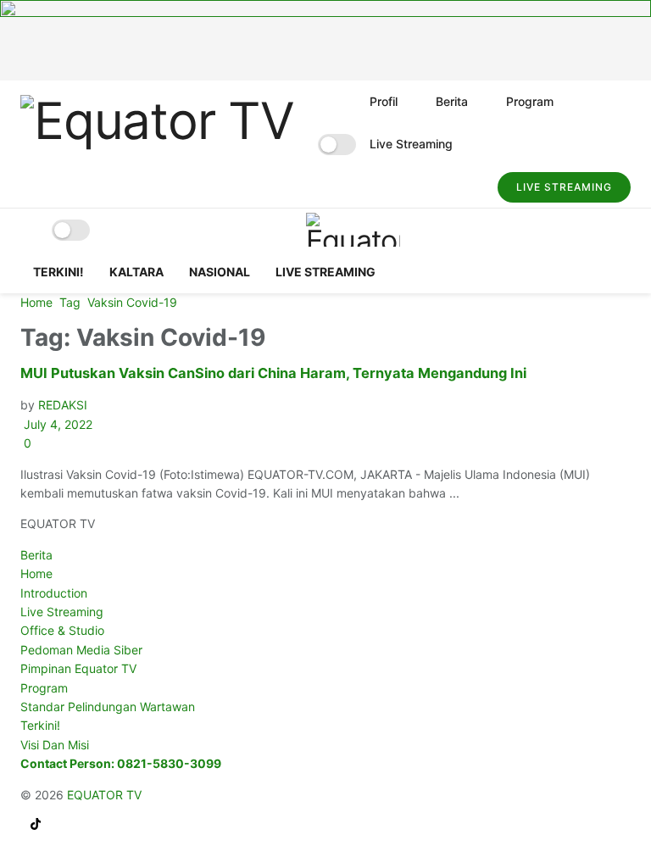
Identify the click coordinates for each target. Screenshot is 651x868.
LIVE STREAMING (564, 187)
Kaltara (136, 271)
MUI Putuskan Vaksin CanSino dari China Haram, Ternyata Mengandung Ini (273, 372)
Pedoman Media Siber (81, 650)
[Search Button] (467, 186)
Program (530, 101)
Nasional (219, 271)
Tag (70, 302)
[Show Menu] (27, 230)
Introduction (53, 593)
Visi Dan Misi (54, 744)
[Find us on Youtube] (25, 825)
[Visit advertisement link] (325, 40)
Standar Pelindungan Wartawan (107, 706)
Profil (384, 101)
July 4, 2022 (56, 424)
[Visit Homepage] (157, 144)
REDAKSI (62, 405)
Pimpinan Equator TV (78, 668)
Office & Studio (62, 630)
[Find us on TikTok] (36, 825)
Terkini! (58, 271)
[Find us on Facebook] (22, 825)
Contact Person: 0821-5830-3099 (120, 763)
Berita (452, 101)
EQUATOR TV (104, 794)
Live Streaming (411, 143)
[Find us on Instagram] (29, 825)
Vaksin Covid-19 (132, 302)
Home (36, 302)
